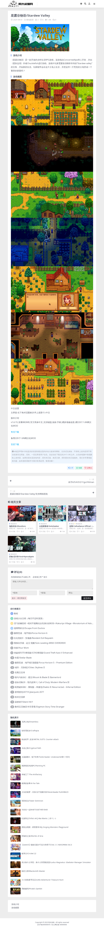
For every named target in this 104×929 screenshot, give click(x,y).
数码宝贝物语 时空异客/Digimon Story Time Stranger (39, 706)
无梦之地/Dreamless (30, 722)
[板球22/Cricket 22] (15, 855)
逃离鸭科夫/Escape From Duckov (29, 628)
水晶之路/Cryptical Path (31, 748)
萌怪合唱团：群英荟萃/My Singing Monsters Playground (45, 827)
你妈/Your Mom (21, 647)
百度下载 (15, 444)
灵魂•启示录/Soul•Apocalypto (21, 556)
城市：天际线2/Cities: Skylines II (30, 667)
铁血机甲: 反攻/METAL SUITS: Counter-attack (40, 739)
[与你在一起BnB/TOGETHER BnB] (15, 812)
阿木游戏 (51, 922)
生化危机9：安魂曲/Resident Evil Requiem (33, 638)
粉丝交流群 (20, 697)
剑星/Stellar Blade (23, 657)
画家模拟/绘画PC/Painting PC (33, 765)
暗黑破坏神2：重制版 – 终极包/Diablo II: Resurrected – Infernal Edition (48, 687)
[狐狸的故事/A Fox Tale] (15, 785)
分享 (71, 468)
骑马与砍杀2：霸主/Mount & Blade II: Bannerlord (38, 677)
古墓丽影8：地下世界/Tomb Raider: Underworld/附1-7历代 (46, 757)
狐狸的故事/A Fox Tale (30, 783)
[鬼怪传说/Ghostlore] (22, 513)
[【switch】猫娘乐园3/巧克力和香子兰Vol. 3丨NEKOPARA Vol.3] (15, 847)
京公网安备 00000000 (59, 925)
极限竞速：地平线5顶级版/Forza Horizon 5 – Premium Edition (43, 662)
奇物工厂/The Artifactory (32, 774)
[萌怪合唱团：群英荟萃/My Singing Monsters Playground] (15, 829)
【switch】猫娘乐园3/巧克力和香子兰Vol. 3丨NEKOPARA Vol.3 (47, 844)
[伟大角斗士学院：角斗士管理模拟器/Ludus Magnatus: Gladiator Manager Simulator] (15, 864)
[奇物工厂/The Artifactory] (15, 776)
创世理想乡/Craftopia (30, 730)
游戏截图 (15, 907)
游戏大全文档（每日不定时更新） (29, 618)
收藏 (80, 468)
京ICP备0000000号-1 (44, 925)
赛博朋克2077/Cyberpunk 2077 (29, 692)
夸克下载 (15, 432)
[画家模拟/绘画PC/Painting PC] (15, 768)
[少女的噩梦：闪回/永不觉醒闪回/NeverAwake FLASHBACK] (15, 794)
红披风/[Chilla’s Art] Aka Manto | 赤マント (39, 818)
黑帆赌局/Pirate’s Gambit (32, 888)
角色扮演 (29, 19)
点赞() (89, 468)
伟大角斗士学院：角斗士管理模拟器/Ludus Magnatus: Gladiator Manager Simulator (56, 862)
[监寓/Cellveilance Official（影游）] (82, 513)
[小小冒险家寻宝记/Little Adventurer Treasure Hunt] (15, 882)
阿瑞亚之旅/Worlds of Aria (32, 836)
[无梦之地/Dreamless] (15, 724)
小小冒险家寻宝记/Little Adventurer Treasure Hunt (42, 880)
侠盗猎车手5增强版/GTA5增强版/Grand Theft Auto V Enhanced (43, 652)
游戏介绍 (15, 904)
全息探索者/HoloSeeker (49, 526)
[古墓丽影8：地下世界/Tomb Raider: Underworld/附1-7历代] (15, 759)
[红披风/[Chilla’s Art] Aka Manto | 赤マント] (15, 820)
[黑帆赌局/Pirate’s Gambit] (15, 891)
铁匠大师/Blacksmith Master (33, 871)
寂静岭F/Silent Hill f (24, 701)
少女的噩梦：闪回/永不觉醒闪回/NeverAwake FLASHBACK (45, 792)
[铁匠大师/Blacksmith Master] (15, 873)
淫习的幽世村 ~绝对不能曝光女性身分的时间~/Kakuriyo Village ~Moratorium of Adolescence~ (57, 623)
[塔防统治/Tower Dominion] (15, 803)
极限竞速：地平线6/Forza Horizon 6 (30, 633)
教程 (16, 613)
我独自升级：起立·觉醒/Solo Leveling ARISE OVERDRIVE (40, 643)
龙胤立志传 (20, 672)
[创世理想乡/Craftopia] (15, 733)
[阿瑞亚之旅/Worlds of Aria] (15, 838)
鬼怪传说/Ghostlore (17, 526)
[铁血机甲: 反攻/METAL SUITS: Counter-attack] (15, 741)
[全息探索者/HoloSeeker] (52, 513)
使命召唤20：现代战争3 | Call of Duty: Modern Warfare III (42, 682)
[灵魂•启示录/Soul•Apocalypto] (22, 544)
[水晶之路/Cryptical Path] (15, 750)
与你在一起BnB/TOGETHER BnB (35, 809)
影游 (72, 524)
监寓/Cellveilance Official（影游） (81, 527)
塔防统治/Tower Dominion (32, 801)
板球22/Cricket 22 (29, 853)
